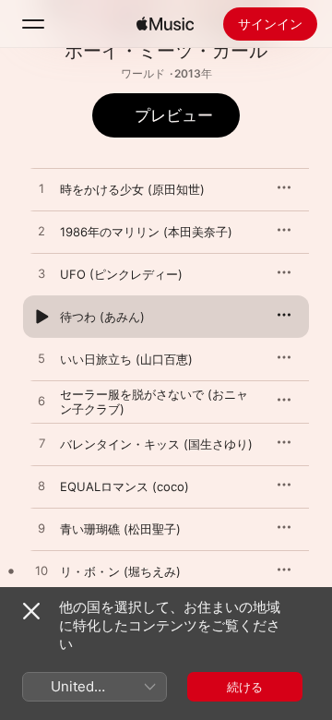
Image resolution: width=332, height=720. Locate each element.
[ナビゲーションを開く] (33, 24)
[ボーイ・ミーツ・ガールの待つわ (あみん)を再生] (41, 316)
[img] (165, 24)
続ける (245, 686)
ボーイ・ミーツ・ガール (166, 51)
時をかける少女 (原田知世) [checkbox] (132, 189)
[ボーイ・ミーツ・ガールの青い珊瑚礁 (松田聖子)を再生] (41, 529)
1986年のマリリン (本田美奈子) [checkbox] (146, 231)
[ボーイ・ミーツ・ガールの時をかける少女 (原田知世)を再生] (41, 189)
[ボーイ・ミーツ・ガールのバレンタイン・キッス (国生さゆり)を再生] (41, 444)
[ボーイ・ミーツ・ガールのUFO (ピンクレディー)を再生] (41, 274)
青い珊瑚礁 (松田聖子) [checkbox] (120, 529)
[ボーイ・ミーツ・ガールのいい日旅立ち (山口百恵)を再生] (41, 359)
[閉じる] (31, 611)
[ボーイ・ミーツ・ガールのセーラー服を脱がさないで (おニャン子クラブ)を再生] (41, 401)
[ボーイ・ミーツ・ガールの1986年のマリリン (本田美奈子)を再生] (41, 231)
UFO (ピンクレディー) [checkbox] (121, 274)
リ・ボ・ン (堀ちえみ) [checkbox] (120, 571)
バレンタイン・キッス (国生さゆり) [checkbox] (156, 444)
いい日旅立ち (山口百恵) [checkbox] (126, 359)
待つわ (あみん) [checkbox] (102, 316)
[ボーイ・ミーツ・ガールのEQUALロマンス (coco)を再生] (41, 486)
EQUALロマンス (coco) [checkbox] (124, 486)
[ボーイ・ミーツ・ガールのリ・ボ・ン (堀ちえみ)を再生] (41, 571)
